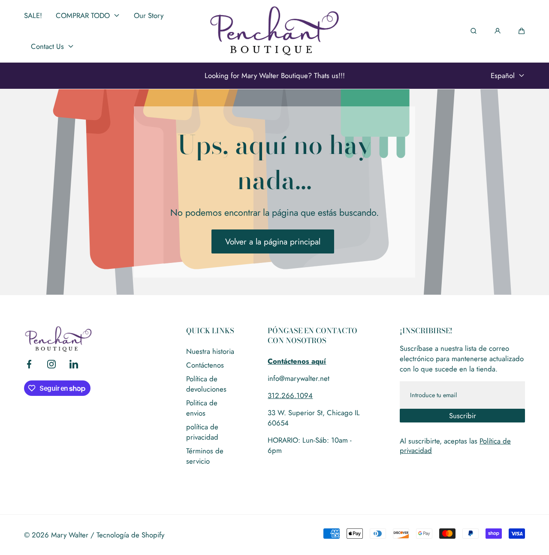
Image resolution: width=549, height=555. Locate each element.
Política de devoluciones (206, 384)
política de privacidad (202, 432)
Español (503, 75)
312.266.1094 (290, 395)
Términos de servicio (204, 456)
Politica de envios (201, 408)
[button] (521, 30)
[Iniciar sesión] (497, 30)
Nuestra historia (210, 351)
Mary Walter (69, 535)
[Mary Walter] (274, 31)
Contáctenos (205, 365)
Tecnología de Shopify (130, 535)
